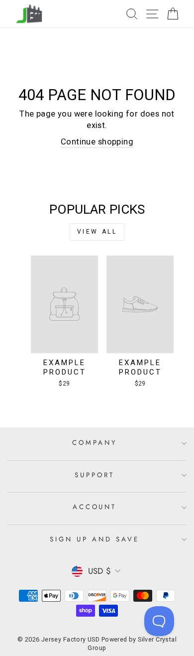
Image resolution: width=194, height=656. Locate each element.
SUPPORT (94, 475)
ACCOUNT (95, 507)
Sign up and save (94, 539)
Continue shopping (97, 141)
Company (94, 442)
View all (97, 231)
